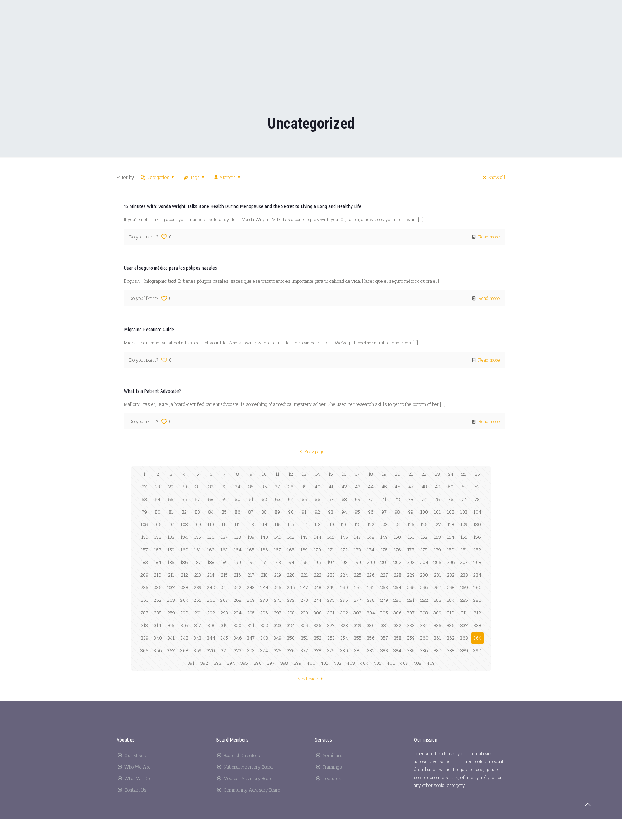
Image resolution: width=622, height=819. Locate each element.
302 (344, 612)
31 (197, 486)
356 (371, 638)
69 (357, 499)
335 (437, 625)
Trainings (332, 767)
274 (317, 600)
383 (384, 650)
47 (411, 486)
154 (450, 537)
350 (291, 638)
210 (157, 575)
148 (370, 537)
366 (158, 650)
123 (384, 524)
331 (384, 625)
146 (344, 537)
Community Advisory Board (252, 790)
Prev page (314, 451)
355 (357, 638)
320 (238, 625)
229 (411, 575)
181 (464, 549)
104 (477, 512)
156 (477, 537)
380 (344, 650)
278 (371, 600)
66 (317, 499)
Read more (489, 236)
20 (397, 474)
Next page (307, 678)
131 (144, 537)
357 (384, 638)
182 (477, 549)
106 (158, 524)
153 (437, 537)
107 (171, 524)
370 (211, 650)
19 (384, 474)
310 (450, 612)
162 (211, 549)
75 (437, 499)
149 (384, 537)
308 (424, 612)
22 (424, 474)
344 (211, 638)
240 (211, 587)
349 (277, 638)
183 (144, 562)
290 (184, 612)
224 (344, 575)
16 (344, 474)
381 (357, 650)
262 (158, 600)
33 (224, 486)
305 (384, 612)
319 (224, 625)
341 (171, 638)
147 (357, 537)
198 (344, 562)
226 (371, 575)
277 (357, 600)
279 (384, 600)
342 (184, 638)
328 (344, 625)
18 (371, 474)
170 (317, 549)
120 (344, 524)
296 (264, 612)
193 (277, 562)
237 (171, 587)
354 (344, 638)
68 (344, 499)
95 (357, 512)
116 (291, 524)
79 (144, 512)
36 (264, 486)
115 (278, 524)
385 (411, 650)
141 (277, 537)
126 (424, 524)
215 (224, 575)
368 (184, 650)
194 (290, 562)
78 (477, 499)
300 (318, 612)
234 (477, 575)
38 (290, 486)
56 (184, 499)
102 (450, 512)
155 (464, 537)
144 (317, 537)
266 (211, 600)
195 (304, 562)
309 (437, 612)
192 (264, 562)
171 (331, 549)
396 (258, 663)
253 (384, 587)
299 (304, 612)
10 (264, 474)
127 (437, 524)
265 (198, 600)
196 (317, 562)
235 (144, 587)
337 (464, 625)
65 (304, 499)
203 (411, 562)
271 (277, 600)
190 (237, 562)
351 (304, 638)
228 (397, 575)
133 (171, 537)
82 (184, 512)
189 (224, 562)
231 (437, 575)
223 (331, 575)
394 (231, 663)
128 (450, 524)
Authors (227, 177)
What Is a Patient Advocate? (152, 391)
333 (411, 625)
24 (451, 474)
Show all (496, 177)
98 (397, 512)
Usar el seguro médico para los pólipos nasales (170, 268)
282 (424, 600)
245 (277, 587)
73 (410, 499)
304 (371, 612)
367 (171, 650)
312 (477, 612)
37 (277, 486)
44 (371, 486)
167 (277, 549)
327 (331, 625)
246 (291, 587)
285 (464, 600)
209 (144, 575)
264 (184, 600)
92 (317, 512)
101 (437, 512)
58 (210, 499)
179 (437, 549)
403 (351, 663)
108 (184, 524)
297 (277, 612)
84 (211, 512)
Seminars (332, 755)
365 (144, 650)
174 (370, 549)
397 (271, 663)
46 (397, 486)
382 (371, 650)
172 (344, 549)
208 (477, 562)
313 (144, 625)
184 (157, 562)
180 (450, 549)
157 (144, 549)
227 (384, 575)
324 (291, 625)
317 (197, 625)
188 (211, 562)
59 (224, 499)
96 (371, 512)
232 (451, 575)
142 (290, 537)
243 (251, 587)
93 (330, 512)
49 (437, 486)
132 (157, 537)
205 (437, 562)
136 (211, 537)
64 (291, 499)
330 (371, 625)
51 (464, 486)
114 (264, 524)
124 (397, 524)
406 (391, 663)
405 (377, 663)
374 (264, 650)
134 (184, 537)
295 (251, 612)
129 (464, 524)
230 (424, 575)
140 (264, 537)
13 (304, 474)
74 (424, 499)
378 (317, 650)
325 (304, 625)
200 (371, 562)
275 (331, 600)
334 (424, 625)
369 (198, 650)
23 (437, 474)
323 (277, 625)
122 (371, 524)
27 (144, 486)
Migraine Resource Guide (149, 329)
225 (357, 575)
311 (464, 612)
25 (463, 474)
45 (384, 486)
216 (237, 575)
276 (344, 600)
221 (304, 575)
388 (451, 650)
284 (451, 600)
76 (451, 499)
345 (224, 638)
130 (477, 524)
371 (224, 650)
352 (317, 638)
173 (357, 549)
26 (477, 474)
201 (384, 562)
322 (264, 625)
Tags (195, 177)
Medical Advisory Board (248, 778)
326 (317, 625)
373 (251, 650)
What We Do (137, 778)
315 (171, 625)
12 (291, 474)
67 (331, 499)
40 (317, 486)
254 (397, 587)
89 (277, 512)
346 (238, 638)
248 (317, 587)
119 (331, 524)
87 (250, 512)
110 (211, 524)
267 (224, 600)
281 (410, 600)
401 (324, 663)
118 (318, 524)
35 (250, 486)
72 (397, 499)
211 (171, 575)
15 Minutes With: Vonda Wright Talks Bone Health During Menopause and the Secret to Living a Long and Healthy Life (242, 206)
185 (171, 562)
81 (171, 512)
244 (264, 587)
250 (344, 587)
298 (291, 612)
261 (144, 600)
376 (291, 650)
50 (451, 486)
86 (237, 512)
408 (417, 663)
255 (411, 587)
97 (384, 512)
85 (224, 512)
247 (304, 587)
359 (411, 638)
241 (224, 587)
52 (477, 486)
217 (251, 575)
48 (424, 486)
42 (344, 486)
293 (224, 612)
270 (264, 600)
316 (184, 625)
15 (331, 474)
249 (331, 587)
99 (410, 512)
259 (464, 587)
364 (477, 638)
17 (357, 474)
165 (250, 549)
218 (264, 575)
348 (264, 638)
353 (331, 638)
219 (277, 575)
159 (171, 549)
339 (144, 638)
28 (157, 486)
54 (158, 499)
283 (437, 600)
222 (317, 575)
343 (198, 638)
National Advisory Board (248, 767)
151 (411, 537)
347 (251, 638)
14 (317, 474)
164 (238, 549)
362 (451, 638)
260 (477, 587)
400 (311, 663)
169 (304, 549)
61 (251, 499)
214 (211, 575)
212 (184, 575)
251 (357, 587)
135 (197, 537)
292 (211, 612)
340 (158, 638)
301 (330, 612)
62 (264, 499)
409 (431, 663)
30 (184, 486)
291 (197, 612)
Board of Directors (242, 755)
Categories (158, 177)
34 (237, 486)
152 (424, 537)
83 (197, 512)
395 (244, 663)
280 (397, 600)
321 (251, 625)
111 (224, 524)
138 (237, 537)
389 (464, 650)
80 (158, 512)
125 (410, 524)
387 (437, 650)
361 (437, 638)
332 (397, 625)
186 (184, 562)
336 (451, 625)
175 (384, 549)
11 (277, 474)
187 (197, 562)
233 (464, 575)
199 (357, 562)
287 (144, 612)
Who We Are (137, 767)
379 (331, 650)
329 (357, 625)
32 (210, 486)
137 (224, 537)
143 (304, 537)
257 (437, 587)
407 (404, 663)
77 (463, 499)
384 (397, 650)
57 (197, 499)
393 (217, 663)
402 (337, 663)
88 (264, 512)
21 (411, 474)
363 (464, 638)
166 (264, 549)
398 (284, 663)
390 (477, 650)
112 (238, 524)
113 (251, 524)
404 (364, 663)
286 (477, 600)
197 (331, 562)
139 (251, 537)
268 (238, 600)
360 (424, 638)
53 (144, 499)
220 (291, 575)
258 (451, 587)
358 (397, 638)
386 (424, 650)
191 (251, 562)
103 (464, 512)
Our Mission (137, 755)
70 (371, 499)
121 (358, 524)
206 (451, 562)
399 (297, 663)
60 (237, 499)
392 (204, 663)
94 (344, 512)
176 (397, 549)
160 (184, 549)
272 (291, 600)
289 (171, 612)
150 (397, 537)
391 (191, 663)
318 (211, 625)
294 (238, 612)
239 (198, 587)
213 (197, 575)
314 (157, 625)
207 (464, 562)
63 (277, 499)
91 (304, 512)
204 (424, 562)
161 (197, 549)
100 (424, 512)
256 (424, 587)
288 (158, 612)
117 (304, 524)
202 (397, 562)
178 (424, 549)
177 (410, 549)
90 (291, 512)
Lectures (332, 778)
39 (304, 486)
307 (411, 612)
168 (290, 549)
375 (277, 650)
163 (224, 549)
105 (144, 524)
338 (477, 625)
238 (184, 587)
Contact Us (135, 790)
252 (371, 587)
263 (171, 600)
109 (197, 524)
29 (170, 486)
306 (397, 612)
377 (304, 650)
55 (170, 499)
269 (251, 600)
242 (238, 587)
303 (357, 612)
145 (330, 537)
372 (238, 650)
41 (331, 486)
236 (158, 587)
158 (157, 549)
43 (357, 486)
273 (304, 600)
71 (384, 499)
